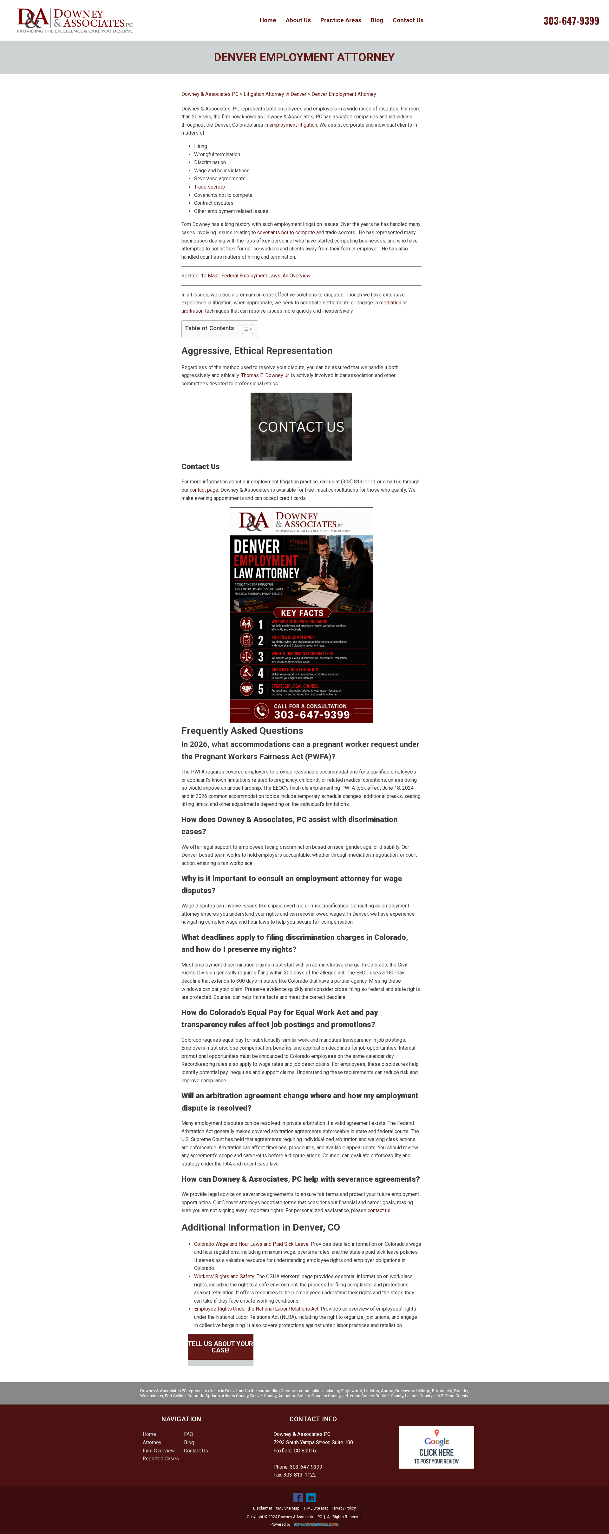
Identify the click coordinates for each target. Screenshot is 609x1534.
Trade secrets (209, 187)
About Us (298, 20)
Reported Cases (161, 1459)
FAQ (188, 1434)
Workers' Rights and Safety (224, 1276)
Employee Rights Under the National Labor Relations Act (256, 1309)
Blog (377, 20)
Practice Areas (340, 20)
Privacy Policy (344, 1508)
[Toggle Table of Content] (244, 329)
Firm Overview (159, 1451)
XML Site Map (287, 1508)
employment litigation (293, 125)
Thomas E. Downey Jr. (265, 375)
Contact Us (408, 20)
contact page (204, 490)
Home (268, 20)
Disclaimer (262, 1508)
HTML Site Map (315, 1508)
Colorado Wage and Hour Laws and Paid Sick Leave (251, 1244)
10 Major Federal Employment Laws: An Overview (256, 276)
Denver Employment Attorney (343, 94)
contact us (379, 1210)
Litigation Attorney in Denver (275, 94)
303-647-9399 (571, 20)
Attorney (152, 1442)
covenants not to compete (286, 232)
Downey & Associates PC (210, 94)
